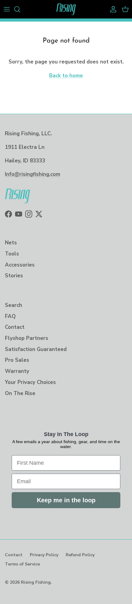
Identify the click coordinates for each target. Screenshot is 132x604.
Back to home (66, 75)
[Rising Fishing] (66, 9)
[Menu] (7, 9)
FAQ (10, 316)
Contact (15, 327)
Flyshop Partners (26, 338)
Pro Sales (17, 360)
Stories (14, 275)
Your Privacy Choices (30, 382)
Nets (11, 242)
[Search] (20, 9)
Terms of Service (22, 564)
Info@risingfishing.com (32, 174)
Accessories (20, 264)
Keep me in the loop (66, 500)
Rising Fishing (36, 582)
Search (13, 305)
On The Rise (20, 393)
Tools (12, 253)
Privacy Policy (44, 555)
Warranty (17, 371)
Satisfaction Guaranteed (36, 349)
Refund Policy (80, 555)
